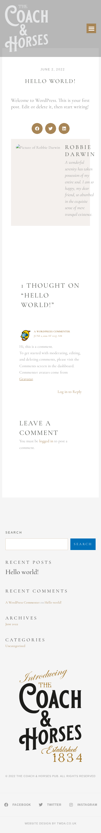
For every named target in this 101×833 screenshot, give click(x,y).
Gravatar (26, 378)
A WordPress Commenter (52, 331)
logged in (46, 441)
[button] (91, 28)
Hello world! (22, 572)
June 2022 (11, 624)
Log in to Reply (70, 391)
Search (13, 532)
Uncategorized (15, 646)
